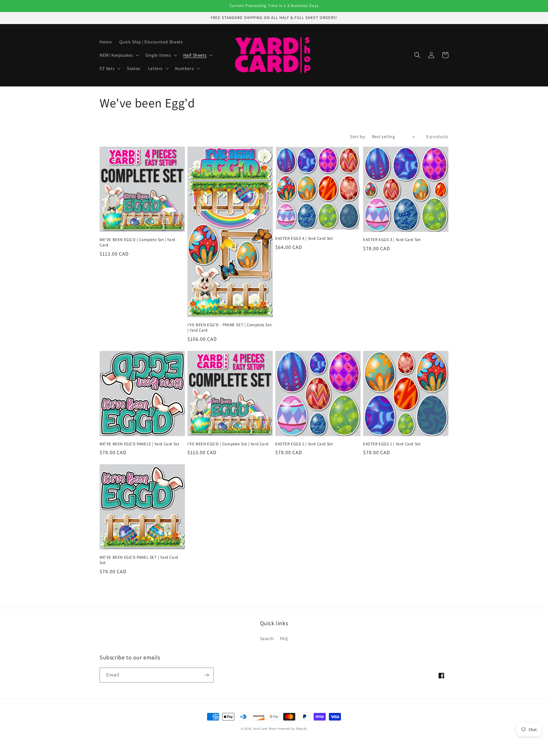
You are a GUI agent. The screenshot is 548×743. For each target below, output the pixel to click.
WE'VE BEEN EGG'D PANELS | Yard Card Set (139, 444)
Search (267, 638)
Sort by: (357, 136)
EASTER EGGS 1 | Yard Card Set (392, 444)
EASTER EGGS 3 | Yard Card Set (392, 239)
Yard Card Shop (264, 729)
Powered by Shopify (292, 729)
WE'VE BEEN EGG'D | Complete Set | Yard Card (137, 242)
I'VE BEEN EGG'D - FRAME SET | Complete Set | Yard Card (229, 327)
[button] (118, 55)
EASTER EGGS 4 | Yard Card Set (304, 238)
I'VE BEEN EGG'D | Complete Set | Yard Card (227, 444)
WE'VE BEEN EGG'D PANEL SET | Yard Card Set (139, 560)
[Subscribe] (206, 675)
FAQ (284, 638)
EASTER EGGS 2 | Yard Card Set (304, 444)
